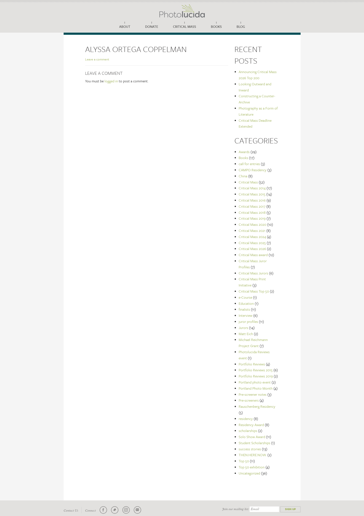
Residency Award (251, 424)
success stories (250, 449)
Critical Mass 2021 (252, 230)
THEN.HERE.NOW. (252, 454)
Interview (245, 315)
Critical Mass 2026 (252, 248)
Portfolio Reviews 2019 (256, 376)
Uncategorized (249, 473)
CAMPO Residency (252, 169)
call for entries (249, 163)
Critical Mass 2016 (252, 200)
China (243, 176)
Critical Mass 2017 (252, 206)
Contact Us (71, 510)
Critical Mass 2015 (252, 194)
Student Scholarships (254, 442)
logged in (111, 81)
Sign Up (290, 509)
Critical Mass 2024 (252, 236)
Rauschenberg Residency (257, 406)
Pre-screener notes (252, 394)
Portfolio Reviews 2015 (256, 370)
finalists (244, 309)
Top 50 (244, 461)
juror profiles (248, 321)
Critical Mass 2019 (252, 218)
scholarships (248, 430)
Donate (151, 26)
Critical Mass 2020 (252, 224)
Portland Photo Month (256, 388)
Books (216, 26)
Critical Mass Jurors (253, 273)
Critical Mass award (253, 254)
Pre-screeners (249, 400)
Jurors (243, 327)
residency (246, 418)
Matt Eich (246, 333)
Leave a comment (97, 59)
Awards (244, 151)
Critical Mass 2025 (252, 242)
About (124, 26)
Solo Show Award (252, 436)
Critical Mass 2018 (252, 212)
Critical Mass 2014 (252, 188)
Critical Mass (184, 26)
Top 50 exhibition (252, 467)
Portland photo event (255, 382)
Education (246, 303)
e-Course (245, 297)
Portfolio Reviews (252, 364)
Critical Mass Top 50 (254, 291)
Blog (241, 26)
